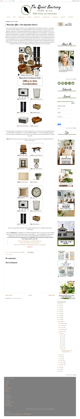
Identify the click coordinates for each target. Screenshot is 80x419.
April (61, 358)
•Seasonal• (63, 17)
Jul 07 (62, 346)
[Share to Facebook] (31, 252)
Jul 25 (62, 337)
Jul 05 (62, 348)
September (62, 329)
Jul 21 (62, 339)
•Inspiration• (55, 17)
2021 (60, 311)
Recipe (6, 390)
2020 (60, 313)
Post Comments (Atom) (16, 298)
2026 (60, 303)
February (62, 362)
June (61, 354)
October (62, 327)
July (61, 333)
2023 (60, 307)
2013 (60, 371)
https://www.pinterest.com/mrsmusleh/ (30, 242)
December (62, 323)
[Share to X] (30, 252)
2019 (60, 315)
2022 (60, 309)
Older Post (51, 295)
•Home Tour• (37, 17)
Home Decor (8, 388)
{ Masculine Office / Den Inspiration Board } (66, 351)
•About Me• (70, 17)
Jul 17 (62, 341)
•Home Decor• (21, 17)
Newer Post (8, 295)
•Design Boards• (46, 17)
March (61, 360)
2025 (60, 305)
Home (30, 295)
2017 (60, 319)
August (62, 331)
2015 (60, 367)
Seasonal (7, 391)
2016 (60, 321)
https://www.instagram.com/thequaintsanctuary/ (30, 241)
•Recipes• (29, 17)
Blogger (52, 409)
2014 (60, 369)
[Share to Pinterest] (33, 252)
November (62, 325)
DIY (6, 386)
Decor (6, 384)
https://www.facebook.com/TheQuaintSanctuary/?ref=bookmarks (30, 244)
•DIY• (14, 17)
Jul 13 (62, 342)
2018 (60, 317)
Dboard (10, 254)
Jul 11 (62, 344)
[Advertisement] (63, 33)
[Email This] (28, 252)
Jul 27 (62, 335)
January (62, 364)
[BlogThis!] (29, 252)
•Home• (8, 17)
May (61, 356)
